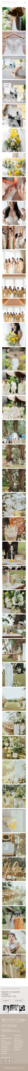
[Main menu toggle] (25, 2)
